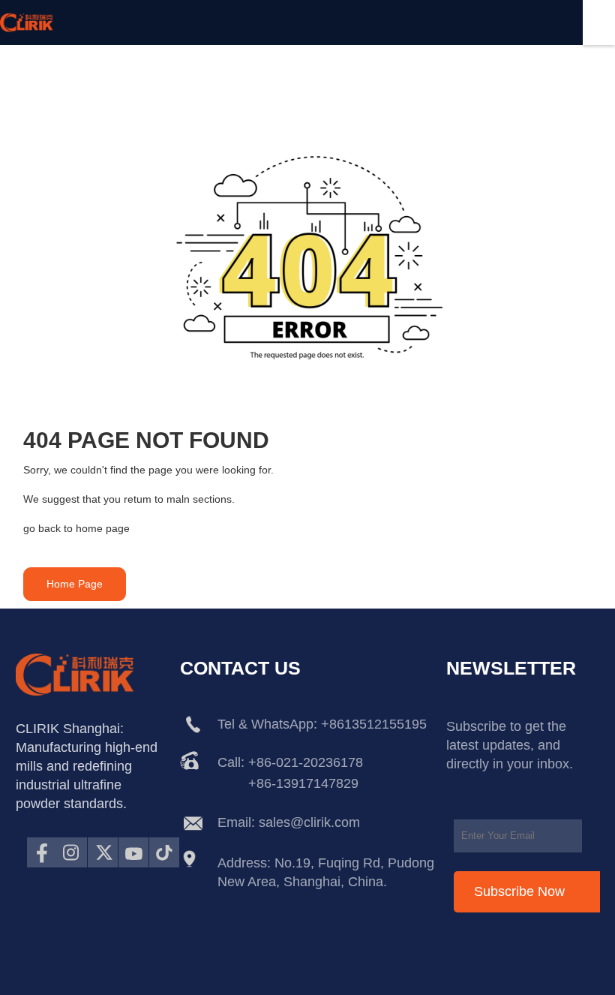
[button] (74, 584)
